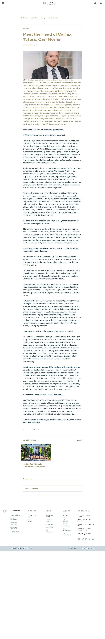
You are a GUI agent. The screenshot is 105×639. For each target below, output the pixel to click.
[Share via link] (39, 429)
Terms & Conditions (88, 548)
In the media (49, 524)
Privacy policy (72, 548)
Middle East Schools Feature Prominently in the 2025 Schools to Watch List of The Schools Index (35, 465)
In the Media (53, 18)
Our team (66, 526)
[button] (101, 3)
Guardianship (14, 531)
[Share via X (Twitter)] (29, 429)
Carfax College (15, 515)
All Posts (24, 18)
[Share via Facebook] (24, 429)
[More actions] (81, 29)
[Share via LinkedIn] (34, 429)
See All (79, 440)
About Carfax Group (65, 521)
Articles (34, 18)
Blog (43, 18)
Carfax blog (49, 527)
